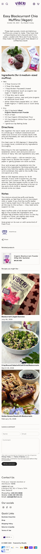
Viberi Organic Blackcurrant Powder (17, 111)
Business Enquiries (8, 517)
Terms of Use (6, 530)
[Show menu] (3, 4)
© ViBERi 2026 (6, 543)
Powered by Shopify (19, 543)
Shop (3, 520)
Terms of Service (19, 457)
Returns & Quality (8, 527)
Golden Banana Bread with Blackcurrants (17, 416)
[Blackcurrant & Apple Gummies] (20, 294)
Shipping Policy (7, 523)
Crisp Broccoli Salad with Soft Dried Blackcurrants (20, 365)
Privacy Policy (6, 457)
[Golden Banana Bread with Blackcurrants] (20, 392)
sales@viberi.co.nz (14, 497)
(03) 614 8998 (16, 493)
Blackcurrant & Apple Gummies (13, 317)
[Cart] (38, 4)
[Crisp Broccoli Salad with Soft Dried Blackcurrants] (20, 342)
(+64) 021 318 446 (15, 495)
